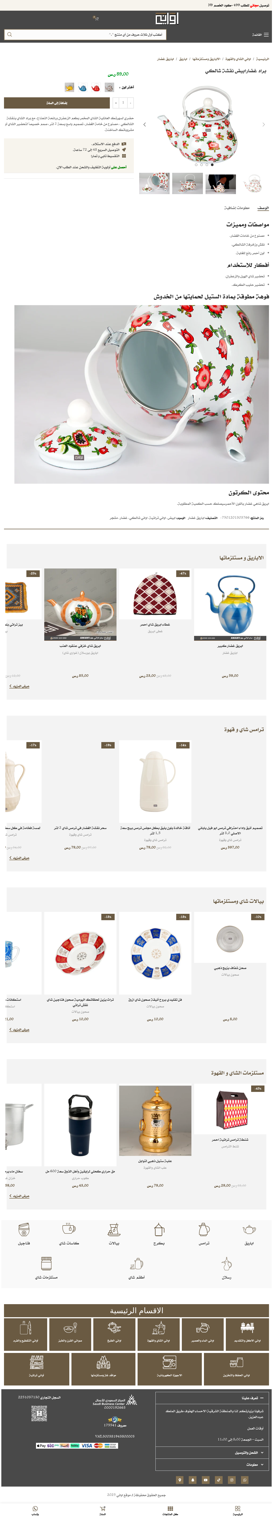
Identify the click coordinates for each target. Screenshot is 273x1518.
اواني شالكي (138, 517)
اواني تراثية (157, 517)
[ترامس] (204, 1229)
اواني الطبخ (114, 1340)
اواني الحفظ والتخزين (236, 1375)
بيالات (114, 1243)
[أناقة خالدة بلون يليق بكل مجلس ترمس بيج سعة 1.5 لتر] (155, 781)
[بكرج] (159, 1229)
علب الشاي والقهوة (155, 1167)
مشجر (114, 517)
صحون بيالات (230, 974)
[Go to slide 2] (207, 164)
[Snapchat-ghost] (192, 1480)
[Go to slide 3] (201, 164)
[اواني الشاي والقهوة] (158, 1327)
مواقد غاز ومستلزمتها (103, 1375)
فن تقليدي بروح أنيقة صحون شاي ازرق (155, 999)
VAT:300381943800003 (115, 1436)
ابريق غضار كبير (230, 645)
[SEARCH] (9, 34)
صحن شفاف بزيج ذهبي (230, 968)
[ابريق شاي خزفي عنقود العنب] (80, 604)
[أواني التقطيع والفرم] (25, 1327)
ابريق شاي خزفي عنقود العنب (80, 645)
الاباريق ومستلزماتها (206, 59)
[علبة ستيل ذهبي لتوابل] (155, 1120)
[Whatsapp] (245, 1480)
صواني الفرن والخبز (70, 1340)
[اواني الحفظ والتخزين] (236, 1362)
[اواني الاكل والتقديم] (247, 1327)
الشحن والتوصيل (246, 1452)
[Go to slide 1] (212, 164)
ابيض (171, 517)
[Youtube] (206, 1480)
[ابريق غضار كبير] (230, 604)
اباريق (183, 59)
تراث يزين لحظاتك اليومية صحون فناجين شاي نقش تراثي (80, 1002)
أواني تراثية (36, 1375)
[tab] (263, 207)
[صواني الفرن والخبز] (70, 1327)
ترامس (204, 1243)
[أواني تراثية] (36, 1362)
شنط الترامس (230, 1146)
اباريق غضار (165, 59)
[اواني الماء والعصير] (203, 1327)
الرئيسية (262, 59)
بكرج (159, 1243)
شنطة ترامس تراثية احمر (230, 1139)
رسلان (226, 1277)
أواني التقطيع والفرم (25, 1340)
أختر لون (127, 87)
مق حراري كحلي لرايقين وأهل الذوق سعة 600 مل (80, 1171)
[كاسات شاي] (69, 1229)
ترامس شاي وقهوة (230, 840)
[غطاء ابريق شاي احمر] (155, 593)
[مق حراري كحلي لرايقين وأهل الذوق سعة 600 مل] (80, 1125)
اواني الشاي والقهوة (238, 59)
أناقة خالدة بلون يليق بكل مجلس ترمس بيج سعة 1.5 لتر (155, 830)
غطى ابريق (155, 631)
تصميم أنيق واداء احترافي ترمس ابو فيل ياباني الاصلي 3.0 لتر (230, 830)
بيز (5, 631)
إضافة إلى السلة (57, 102)
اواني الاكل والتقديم (247, 1340)
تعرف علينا (250, 1398)
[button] (263, 124)
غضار (123, 517)
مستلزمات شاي (46, 1277)
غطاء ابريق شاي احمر (155, 624)
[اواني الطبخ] (114, 1327)
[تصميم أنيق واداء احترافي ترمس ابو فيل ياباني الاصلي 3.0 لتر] (230, 781)
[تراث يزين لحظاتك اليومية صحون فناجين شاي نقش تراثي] (80, 953)
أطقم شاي (136, 1277)
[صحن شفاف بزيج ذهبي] (230, 937)
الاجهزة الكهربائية (169, 1375)
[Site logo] (167, 18)
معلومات (252, 1464)
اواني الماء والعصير (202, 1340)
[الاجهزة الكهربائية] (169, 1362)
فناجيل (24, 1243)
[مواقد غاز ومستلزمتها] (103, 1362)
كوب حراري (80, 1178)
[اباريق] (249, 1229)
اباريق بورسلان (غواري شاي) (80, 652)
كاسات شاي (69, 1243)
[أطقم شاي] (136, 1263)
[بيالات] (114, 1229)
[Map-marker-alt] (180, 1480)
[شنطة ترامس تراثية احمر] (230, 1109)
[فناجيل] (24, 1229)
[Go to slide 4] (196, 164)
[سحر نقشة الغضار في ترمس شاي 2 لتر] (80, 781)
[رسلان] (226, 1263)
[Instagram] (232, 1480)
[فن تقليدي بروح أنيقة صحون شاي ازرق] (155, 953)
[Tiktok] (219, 1480)
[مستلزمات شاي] (46, 1263)
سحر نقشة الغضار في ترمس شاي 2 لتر (80, 828)
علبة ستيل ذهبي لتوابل (155, 1161)
